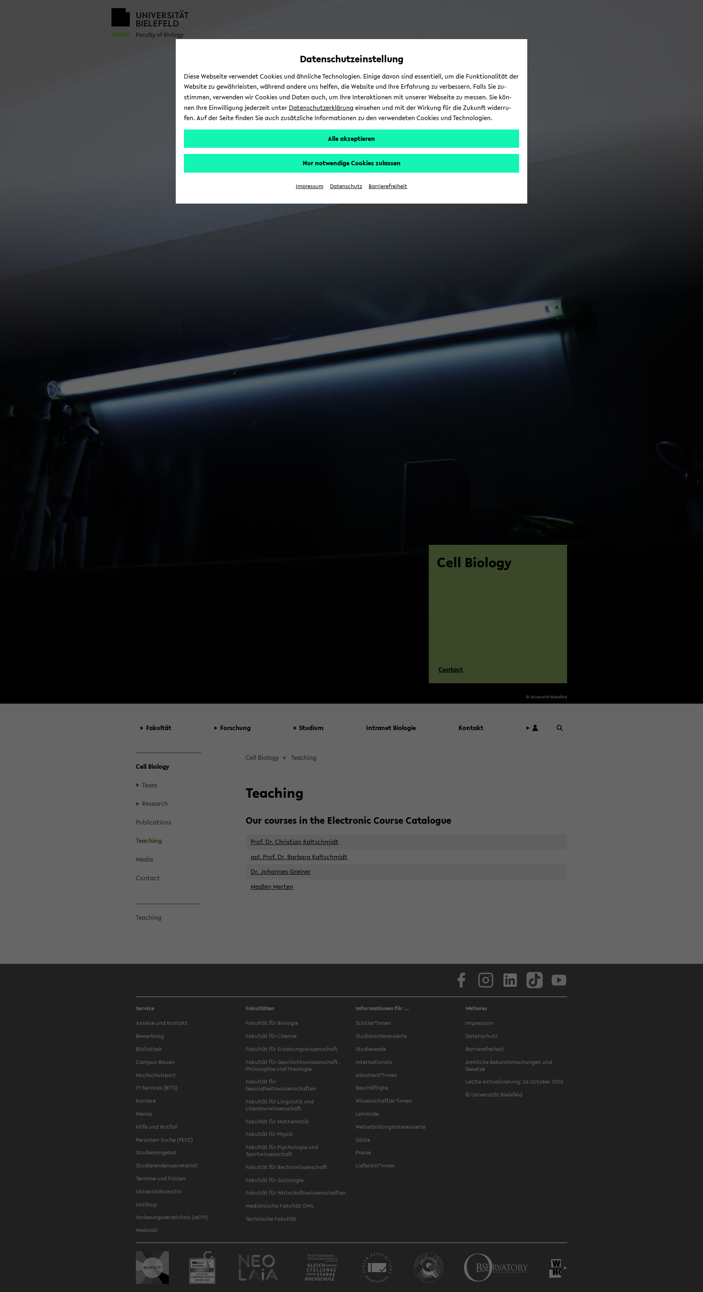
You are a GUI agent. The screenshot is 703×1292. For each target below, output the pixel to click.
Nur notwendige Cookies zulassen (352, 162)
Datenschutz (346, 186)
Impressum (309, 186)
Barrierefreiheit (388, 186)
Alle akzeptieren (351, 138)
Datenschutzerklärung (321, 107)
